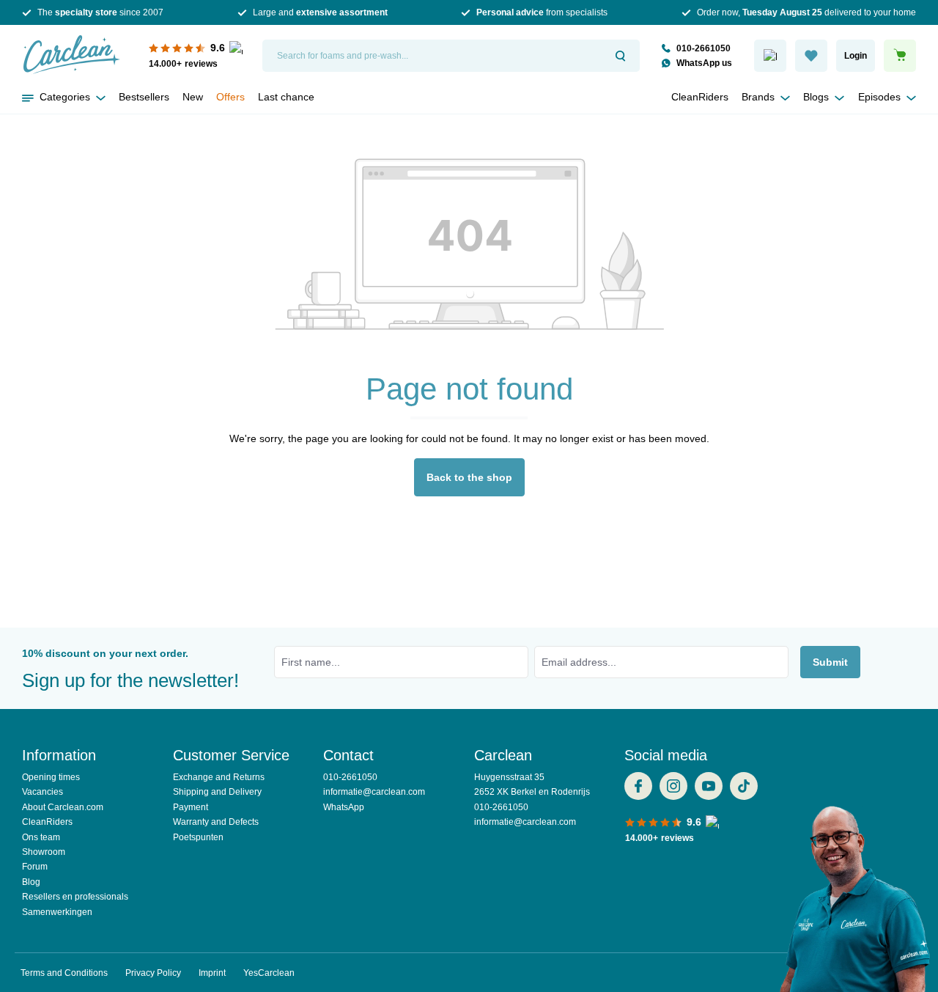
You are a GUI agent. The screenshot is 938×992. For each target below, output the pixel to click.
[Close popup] (633, 50)
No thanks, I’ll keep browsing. (469, 482)
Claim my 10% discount (469, 443)
